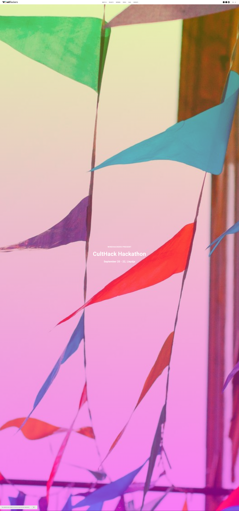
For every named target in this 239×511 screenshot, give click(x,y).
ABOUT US (104, 2)
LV (235, 2)
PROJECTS (111, 2)
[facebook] (224, 2)
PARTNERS (118, 2)
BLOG (130, 2)
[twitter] (226, 2)
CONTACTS (135, 2)
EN (233, 2)
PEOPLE (124, 2)
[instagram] (229, 2)
